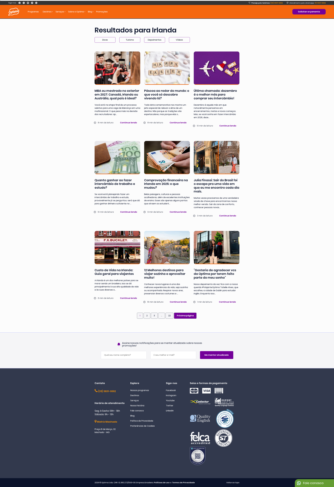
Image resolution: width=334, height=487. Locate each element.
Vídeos (179, 39)
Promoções (102, 11)
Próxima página (185, 315)
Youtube (170, 400)
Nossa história (137, 405)
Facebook (171, 390)
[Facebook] (20, 3)
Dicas (105, 39)
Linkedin (170, 410)
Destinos (134, 395)
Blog (90, 11)
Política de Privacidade (141, 420)
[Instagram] (24, 3)
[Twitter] (32, 3)
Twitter (169, 405)
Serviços (134, 400)
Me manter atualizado (216, 354)
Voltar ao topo (232, 482)
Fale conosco (137, 410)
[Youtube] (28, 3)
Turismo (130, 39)
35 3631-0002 (320, 3)
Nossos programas (139, 390)
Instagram (171, 395)
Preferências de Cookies (142, 425)
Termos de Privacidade (183, 482)
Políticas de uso (162, 482)
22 (169, 315)
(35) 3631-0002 (267, 3)
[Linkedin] (36, 3)
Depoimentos (154, 39)
